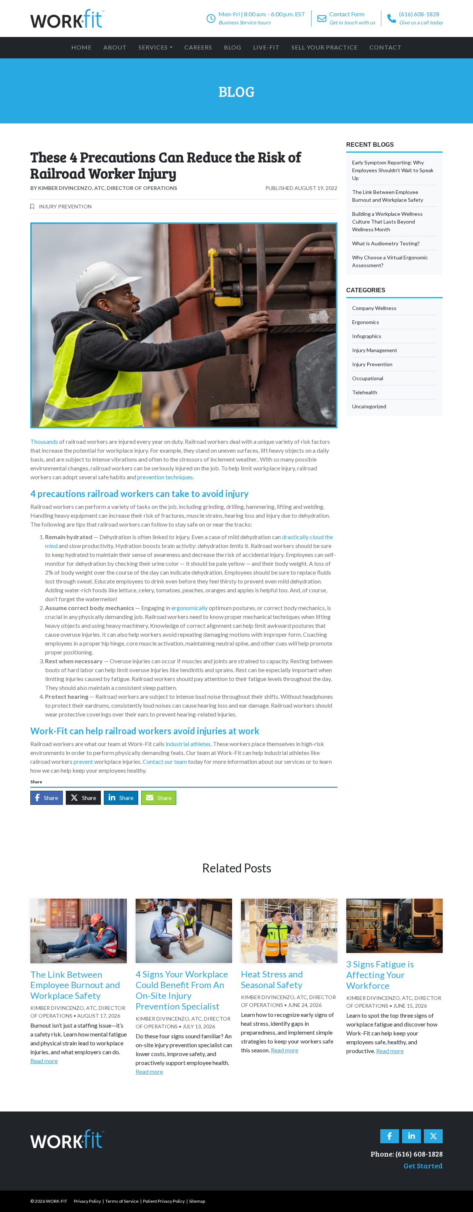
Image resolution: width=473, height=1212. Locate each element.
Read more (44, 1060)
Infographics (366, 336)
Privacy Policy (87, 1201)
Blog (232, 47)
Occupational (367, 378)
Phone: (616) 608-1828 (407, 1153)
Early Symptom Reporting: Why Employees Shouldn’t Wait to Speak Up (392, 170)
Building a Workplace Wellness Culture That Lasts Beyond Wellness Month (387, 221)
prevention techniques (165, 476)
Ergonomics (365, 322)
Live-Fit (266, 47)
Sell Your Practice (325, 47)
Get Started (423, 1165)
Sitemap (197, 1201)
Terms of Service (122, 1201)
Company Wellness (374, 308)
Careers (198, 47)
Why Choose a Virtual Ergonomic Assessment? (390, 261)
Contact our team (165, 761)
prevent (83, 761)
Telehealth (364, 392)
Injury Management (374, 350)
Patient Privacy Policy (164, 1201)
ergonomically (189, 607)
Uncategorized (369, 406)
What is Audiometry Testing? (386, 243)
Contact (386, 47)
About (115, 47)
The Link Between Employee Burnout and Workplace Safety (387, 196)
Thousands (44, 441)
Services (153, 47)
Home (81, 47)
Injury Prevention (65, 206)
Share (50, 797)
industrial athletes (188, 743)
